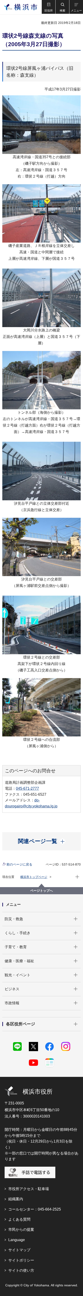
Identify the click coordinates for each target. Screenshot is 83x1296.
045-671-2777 (27, 788)
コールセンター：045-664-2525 (34, 1209)
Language (16, 1240)
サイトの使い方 (21, 1270)
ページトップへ (41, 890)
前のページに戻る (19, 864)
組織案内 (15, 1199)
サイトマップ (19, 1250)
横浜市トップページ (33, 877)
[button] (48, 7)
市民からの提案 (21, 1229)
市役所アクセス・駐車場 (28, 1189)
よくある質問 (19, 1219)
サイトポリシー (21, 1260)
